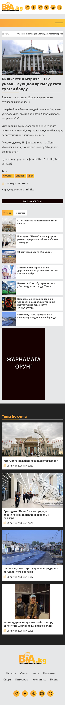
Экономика (39, 679)
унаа (30, 175)
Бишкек (20, 175)
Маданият (49, 673)
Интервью (21, 679)
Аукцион (7, 175)
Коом (36, 673)
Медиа (54, 679)
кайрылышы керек (34, 135)
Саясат (24, 673)
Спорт (7, 679)
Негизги (11, 673)
